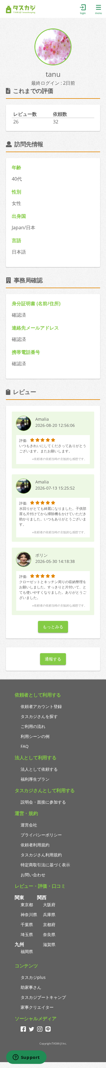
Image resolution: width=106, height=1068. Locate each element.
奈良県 (49, 934)
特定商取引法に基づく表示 (45, 864)
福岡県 (27, 951)
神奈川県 (29, 914)
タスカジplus (33, 977)
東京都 (27, 904)
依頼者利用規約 (35, 845)
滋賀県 (49, 944)
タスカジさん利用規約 (41, 855)
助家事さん (31, 987)
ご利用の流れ (33, 726)
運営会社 (29, 825)
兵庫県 (49, 914)
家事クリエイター (37, 1007)
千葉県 (27, 924)
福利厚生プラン (35, 779)
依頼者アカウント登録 (41, 706)
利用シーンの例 (35, 736)
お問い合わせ (33, 874)
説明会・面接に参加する (43, 802)
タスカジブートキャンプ (43, 997)
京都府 (49, 924)
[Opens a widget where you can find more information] (26, 1057)
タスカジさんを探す (39, 716)
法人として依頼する (39, 769)
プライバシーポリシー (41, 835)
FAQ (25, 746)
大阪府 (49, 904)
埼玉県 (27, 934)
